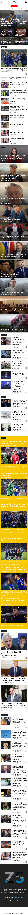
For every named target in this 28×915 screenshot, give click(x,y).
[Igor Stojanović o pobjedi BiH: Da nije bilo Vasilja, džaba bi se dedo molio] (14, 269)
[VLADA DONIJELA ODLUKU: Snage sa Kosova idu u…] (6, 365)
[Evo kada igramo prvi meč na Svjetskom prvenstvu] (14, 551)
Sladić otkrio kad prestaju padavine (12, 292)
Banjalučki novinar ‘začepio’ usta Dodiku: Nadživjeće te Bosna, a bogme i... (17, 124)
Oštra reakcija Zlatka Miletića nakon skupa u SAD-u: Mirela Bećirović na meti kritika (19, 832)
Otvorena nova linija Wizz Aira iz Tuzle (13, 329)
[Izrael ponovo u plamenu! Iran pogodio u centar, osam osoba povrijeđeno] (6, 758)
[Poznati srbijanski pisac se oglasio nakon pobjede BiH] (5, 118)
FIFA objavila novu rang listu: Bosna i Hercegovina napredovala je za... (13, 442)
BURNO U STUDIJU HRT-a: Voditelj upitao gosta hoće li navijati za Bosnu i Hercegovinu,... (19, 781)
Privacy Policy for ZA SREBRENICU (16, 909)
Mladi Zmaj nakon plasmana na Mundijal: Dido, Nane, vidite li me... (13, 568)
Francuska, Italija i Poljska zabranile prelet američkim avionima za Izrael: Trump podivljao (19, 733)
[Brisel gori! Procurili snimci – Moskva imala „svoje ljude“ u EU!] (6, 427)
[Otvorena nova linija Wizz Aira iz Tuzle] (14, 323)
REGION (3, 334)
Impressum (11, 911)
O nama (6, 909)
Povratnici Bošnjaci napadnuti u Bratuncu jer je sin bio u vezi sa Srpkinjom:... (21, 42)
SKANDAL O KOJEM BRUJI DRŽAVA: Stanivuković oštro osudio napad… (13, 680)
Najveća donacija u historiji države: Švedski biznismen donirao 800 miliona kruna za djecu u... (19, 793)
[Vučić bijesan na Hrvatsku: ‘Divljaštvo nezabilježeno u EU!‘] (6, 375)
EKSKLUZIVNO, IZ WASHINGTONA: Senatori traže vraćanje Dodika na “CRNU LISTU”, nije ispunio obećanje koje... (19, 819)
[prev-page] (25, 331)
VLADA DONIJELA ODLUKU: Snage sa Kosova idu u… (17, 363)
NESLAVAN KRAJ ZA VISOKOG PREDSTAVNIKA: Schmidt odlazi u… (13, 704)
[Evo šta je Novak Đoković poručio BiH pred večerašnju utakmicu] (14, 232)
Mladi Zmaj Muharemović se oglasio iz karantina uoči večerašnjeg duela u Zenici (19, 745)
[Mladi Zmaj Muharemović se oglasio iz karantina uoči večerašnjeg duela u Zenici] (6, 745)
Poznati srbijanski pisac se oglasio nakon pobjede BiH (17, 116)
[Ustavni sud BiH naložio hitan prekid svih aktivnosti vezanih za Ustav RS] (14, 305)
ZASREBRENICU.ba (5, 27)
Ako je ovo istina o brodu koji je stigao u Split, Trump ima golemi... (18, 353)
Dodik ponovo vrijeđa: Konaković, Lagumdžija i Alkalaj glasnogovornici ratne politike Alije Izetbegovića (19, 856)
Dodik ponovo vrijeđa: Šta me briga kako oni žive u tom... (18, 131)
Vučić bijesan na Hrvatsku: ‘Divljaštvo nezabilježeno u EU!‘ (18, 373)
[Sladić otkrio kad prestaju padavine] (14, 287)
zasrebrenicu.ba (19, 913)
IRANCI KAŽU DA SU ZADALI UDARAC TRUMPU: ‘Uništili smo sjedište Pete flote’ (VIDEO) (18, 414)
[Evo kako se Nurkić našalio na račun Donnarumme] (14, 487)
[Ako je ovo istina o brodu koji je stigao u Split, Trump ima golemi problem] (6, 354)
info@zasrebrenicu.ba (18, 897)
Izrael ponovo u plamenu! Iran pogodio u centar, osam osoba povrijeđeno (19, 757)
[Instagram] (14, 900)
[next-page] (26, 331)
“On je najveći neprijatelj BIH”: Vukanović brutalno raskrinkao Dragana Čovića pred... (12, 654)
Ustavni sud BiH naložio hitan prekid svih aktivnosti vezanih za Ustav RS (13, 310)
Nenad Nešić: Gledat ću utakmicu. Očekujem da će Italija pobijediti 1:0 (12, 218)
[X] (17, 900)
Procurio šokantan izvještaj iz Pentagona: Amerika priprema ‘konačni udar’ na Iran (19, 843)
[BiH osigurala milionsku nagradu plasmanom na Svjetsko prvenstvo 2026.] (14, 519)
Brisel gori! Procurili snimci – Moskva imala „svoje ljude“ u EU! (19, 425)
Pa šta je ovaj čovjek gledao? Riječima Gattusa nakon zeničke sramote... (12, 600)
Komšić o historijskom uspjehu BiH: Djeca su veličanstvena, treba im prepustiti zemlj (14, 199)
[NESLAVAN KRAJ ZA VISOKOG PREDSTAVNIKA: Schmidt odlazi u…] (14, 693)
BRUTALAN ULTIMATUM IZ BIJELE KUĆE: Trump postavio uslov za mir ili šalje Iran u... (19, 402)
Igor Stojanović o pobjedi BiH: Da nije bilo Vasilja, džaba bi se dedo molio (14, 273)
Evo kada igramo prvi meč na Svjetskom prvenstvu (11, 539)
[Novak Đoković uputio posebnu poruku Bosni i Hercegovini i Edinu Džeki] (5, 101)
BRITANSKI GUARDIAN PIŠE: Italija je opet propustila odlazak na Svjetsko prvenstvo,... (14, 70)
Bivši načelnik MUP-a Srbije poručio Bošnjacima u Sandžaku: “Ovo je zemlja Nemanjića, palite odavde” (19, 385)
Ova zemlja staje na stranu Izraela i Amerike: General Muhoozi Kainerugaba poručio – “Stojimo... (19, 806)
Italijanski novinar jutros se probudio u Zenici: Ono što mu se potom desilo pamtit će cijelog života (13, 176)
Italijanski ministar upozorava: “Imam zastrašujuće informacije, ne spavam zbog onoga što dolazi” (19, 769)
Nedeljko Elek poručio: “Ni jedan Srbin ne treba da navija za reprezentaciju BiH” (13, 255)
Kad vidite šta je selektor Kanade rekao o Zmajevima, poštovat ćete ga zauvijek (21, 33)
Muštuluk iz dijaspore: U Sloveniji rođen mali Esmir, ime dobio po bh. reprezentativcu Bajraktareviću (19, 341)
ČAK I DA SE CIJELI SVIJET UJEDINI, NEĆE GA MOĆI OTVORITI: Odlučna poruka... (7, 33)
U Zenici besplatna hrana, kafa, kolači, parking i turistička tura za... (18, 92)
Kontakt (17, 911)
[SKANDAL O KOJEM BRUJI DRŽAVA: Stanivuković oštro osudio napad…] (14, 668)
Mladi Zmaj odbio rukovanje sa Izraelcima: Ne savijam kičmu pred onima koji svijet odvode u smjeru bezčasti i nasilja (14, 22)
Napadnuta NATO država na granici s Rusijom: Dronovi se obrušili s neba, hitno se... (18, 721)
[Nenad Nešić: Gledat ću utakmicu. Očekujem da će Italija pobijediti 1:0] (14, 214)
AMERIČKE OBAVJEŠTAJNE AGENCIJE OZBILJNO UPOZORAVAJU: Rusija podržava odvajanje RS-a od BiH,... (18, 108)
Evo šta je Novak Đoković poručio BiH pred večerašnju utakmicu (12, 237)
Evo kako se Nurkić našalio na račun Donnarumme (14, 474)
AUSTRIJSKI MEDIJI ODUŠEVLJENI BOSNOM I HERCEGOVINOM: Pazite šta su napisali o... (18, 84)
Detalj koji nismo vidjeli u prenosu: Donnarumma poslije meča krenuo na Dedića (7, 42)
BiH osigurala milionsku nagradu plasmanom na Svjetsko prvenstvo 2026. (13, 506)
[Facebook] (10, 900)
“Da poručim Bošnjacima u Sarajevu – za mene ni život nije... (17, 140)
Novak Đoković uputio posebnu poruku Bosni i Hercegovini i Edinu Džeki (18, 100)
